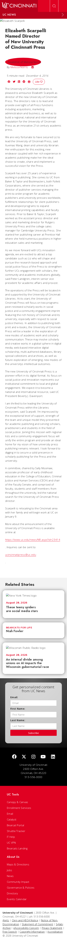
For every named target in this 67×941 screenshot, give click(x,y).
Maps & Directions (18, 864)
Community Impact (18, 881)
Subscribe (33, 733)
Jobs (9, 870)
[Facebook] (14, 756)
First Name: (17, 708)
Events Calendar (17, 899)
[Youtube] (43, 756)
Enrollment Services (19, 808)
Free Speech (10, 931)
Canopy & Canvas (17, 802)
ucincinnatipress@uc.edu (20, 554)
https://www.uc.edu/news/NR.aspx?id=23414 (32, 539)
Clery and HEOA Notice (25, 920)
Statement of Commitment (37, 924)
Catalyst (11, 819)
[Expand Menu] (63, 15)
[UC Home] (19, 6)
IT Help (11, 836)
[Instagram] (33, 756)
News (10, 876)
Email (10, 813)
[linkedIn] (53, 756)
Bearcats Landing (17, 848)
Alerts (6, 920)
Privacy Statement (52, 928)
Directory (12, 893)
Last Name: (17, 720)
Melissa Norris (19, 67)
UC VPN (11, 842)
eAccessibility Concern (26, 928)
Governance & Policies (20, 887)
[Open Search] (54, 6)
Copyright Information (32, 931)
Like (37, 81)
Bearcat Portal (15, 825)
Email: (14, 697)
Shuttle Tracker (16, 831)
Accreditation (55, 931)
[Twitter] (24, 756)
